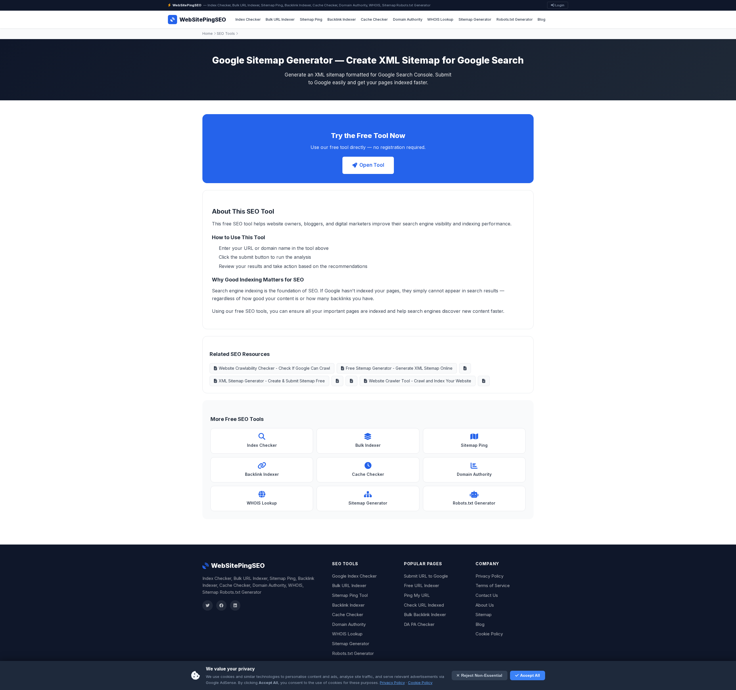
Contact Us (487, 595)
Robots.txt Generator (515, 19)
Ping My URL (417, 595)
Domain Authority (407, 19)
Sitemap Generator (475, 19)
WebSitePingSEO (238, 565)
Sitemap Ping (311, 19)
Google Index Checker (354, 576)
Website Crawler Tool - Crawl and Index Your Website (420, 380)
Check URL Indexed (424, 605)
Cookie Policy (489, 634)
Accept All (530, 675)
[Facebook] (221, 605)
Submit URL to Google (426, 576)
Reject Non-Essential (481, 675)
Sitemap (484, 614)
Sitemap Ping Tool (350, 595)
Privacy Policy (489, 576)
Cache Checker (374, 19)
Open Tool (371, 165)
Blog (541, 19)
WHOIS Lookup (440, 19)
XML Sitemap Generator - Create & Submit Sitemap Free (272, 380)
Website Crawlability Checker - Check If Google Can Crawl (274, 368)
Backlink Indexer (341, 19)
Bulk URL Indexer (280, 19)
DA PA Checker (419, 624)
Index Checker (248, 19)
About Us (485, 605)
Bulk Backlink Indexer (425, 614)
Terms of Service (493, 585)
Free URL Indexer (421, 585)
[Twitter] (207, 605)
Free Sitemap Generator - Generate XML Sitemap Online (399, 368)
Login (559, 5)
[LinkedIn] (235, 605)
